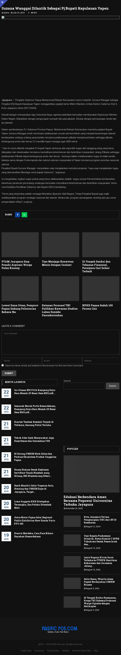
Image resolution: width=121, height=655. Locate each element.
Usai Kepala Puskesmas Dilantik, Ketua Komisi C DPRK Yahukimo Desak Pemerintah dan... (101, 540)
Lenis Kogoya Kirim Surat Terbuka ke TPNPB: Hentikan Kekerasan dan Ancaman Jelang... (100, 561)
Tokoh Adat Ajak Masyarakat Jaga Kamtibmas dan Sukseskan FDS (34, 439)
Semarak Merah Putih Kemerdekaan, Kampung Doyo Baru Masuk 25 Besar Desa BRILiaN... (35, 409)
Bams (6, 13)
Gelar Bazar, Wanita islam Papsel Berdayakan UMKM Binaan (99, 581)
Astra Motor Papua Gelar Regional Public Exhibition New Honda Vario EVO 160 (34, 520)
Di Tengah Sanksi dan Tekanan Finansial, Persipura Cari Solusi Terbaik (96, 266)
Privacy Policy (53, 651)
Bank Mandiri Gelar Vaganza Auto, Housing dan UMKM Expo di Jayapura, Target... (34, 488)
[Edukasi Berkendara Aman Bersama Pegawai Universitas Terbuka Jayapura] (91, 474)
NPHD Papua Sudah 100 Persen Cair (97, 307)
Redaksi (65, 651)
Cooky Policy (26, 651)
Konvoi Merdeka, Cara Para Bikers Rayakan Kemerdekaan (33, 535)
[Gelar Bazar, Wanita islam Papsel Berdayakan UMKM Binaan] (72, 583)
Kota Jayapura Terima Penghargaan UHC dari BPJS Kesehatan (100, 519)
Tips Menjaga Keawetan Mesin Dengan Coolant (58, 263)
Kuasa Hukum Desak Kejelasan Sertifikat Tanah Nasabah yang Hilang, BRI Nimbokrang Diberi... (33, 472)
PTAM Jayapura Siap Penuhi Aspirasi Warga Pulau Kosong (17, 265)
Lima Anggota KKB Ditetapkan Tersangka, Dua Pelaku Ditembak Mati (33, 504)
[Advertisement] (91, 418)
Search (67, 381)
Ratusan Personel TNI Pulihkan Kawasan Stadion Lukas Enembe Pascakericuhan (60, 310)
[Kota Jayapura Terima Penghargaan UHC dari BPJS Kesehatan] (72, 521)
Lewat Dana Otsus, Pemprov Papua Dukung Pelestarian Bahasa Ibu (20, 309)
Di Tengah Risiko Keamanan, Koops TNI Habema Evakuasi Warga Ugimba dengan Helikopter (100, 602)
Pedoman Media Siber (81, 651)
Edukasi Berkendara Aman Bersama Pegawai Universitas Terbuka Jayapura (88, 500)
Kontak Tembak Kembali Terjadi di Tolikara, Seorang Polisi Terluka (34, 423)
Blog (96, 651)
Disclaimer (39, 651)
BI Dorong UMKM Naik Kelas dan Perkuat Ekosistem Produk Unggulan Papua (35, 457)
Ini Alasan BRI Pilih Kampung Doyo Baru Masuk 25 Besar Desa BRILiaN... (34, 392)
